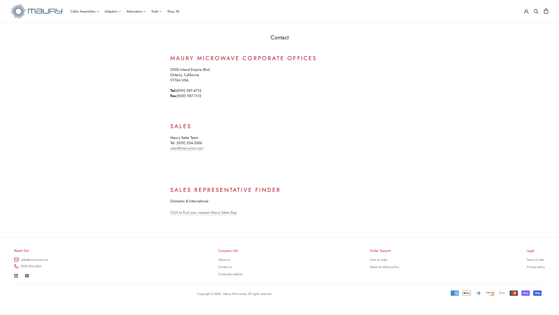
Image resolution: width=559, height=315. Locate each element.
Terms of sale (535, 259)
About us (224, 259)
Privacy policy (536, 267)
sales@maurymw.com (186, 148)
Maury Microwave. (235, 294)
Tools (154, 11)
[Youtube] (27, 275)
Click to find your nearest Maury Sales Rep (203, 212)
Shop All (173, 11)
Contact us (225, 267)
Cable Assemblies (83, 11)
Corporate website (230, 274)
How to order (379, 259)
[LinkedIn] (16, 275)
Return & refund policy (384, 267)
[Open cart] (546, 11)
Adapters (111, 11)
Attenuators (134, 11)
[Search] (536, 11)
